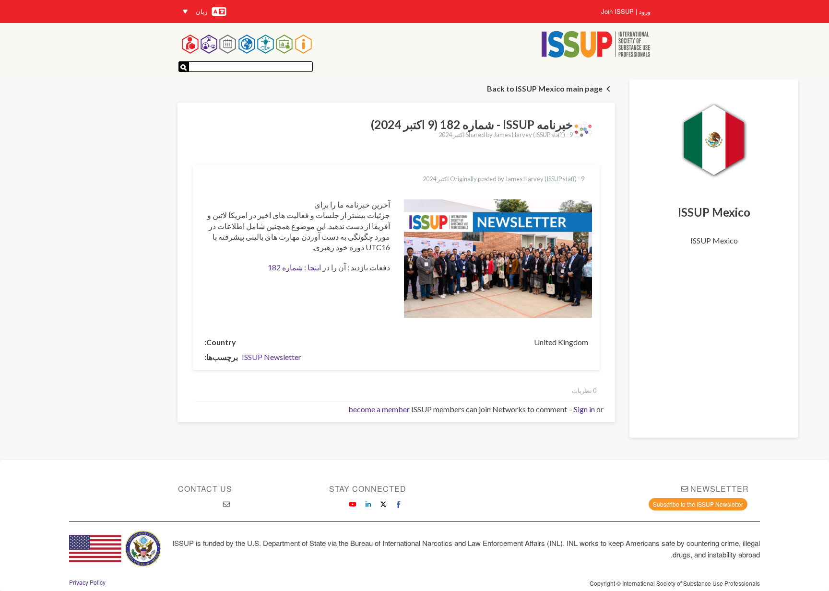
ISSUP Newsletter (271, 356)
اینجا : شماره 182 (294, 267)
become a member (379, 409)
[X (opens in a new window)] (383, 504)
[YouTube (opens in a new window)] (352, 504)
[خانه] (596, 45)
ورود (645, 11)
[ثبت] (183, 66)
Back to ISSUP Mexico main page (545, 88)
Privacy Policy (87, 582)
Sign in (584, 409)
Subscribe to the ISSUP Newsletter (698, 504)
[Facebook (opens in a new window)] (398, 504)
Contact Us (205, 488)
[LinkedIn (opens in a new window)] (368, 504)
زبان (201, 11)
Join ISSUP (617, 11)
